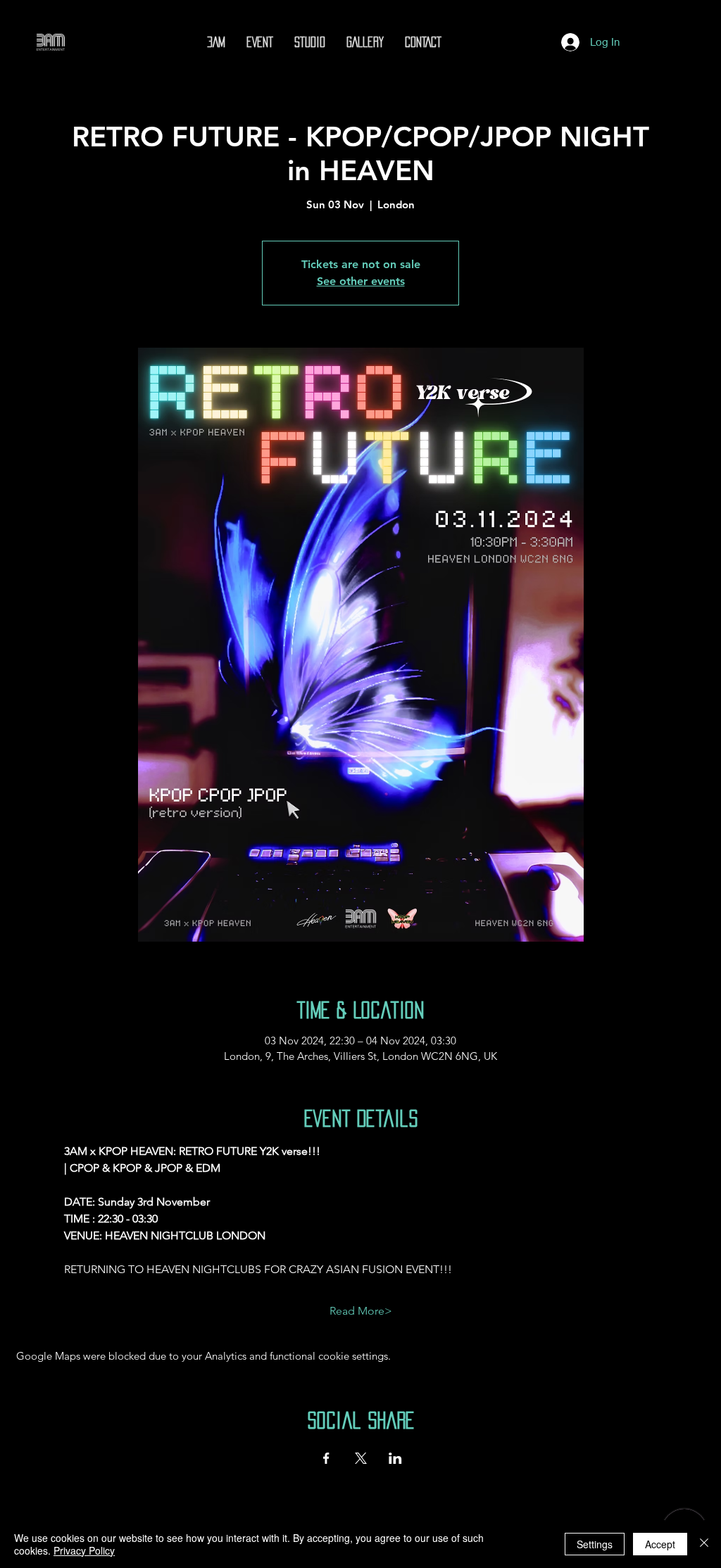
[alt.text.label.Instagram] (459, 42)
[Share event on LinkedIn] (395, 1458)
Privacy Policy (84, 1550)
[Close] (704, 1544)
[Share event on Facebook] (326, 1458)
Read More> (361, 1310)
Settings (595, 1544)
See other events (361, 281)
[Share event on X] (361, 1458)
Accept (660, 1544)
